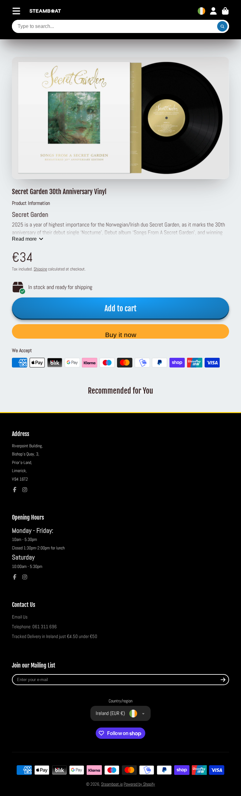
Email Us (20, 617)
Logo (45, 11)
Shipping (40, 269)
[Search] (222, 26)
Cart (225, 11)
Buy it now (120, 334)
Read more (24, 239)
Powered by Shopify (139, 784)
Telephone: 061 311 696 (34, 627)
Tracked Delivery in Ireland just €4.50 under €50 (54, 636)
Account (213, 11)
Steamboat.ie (112, 784)
